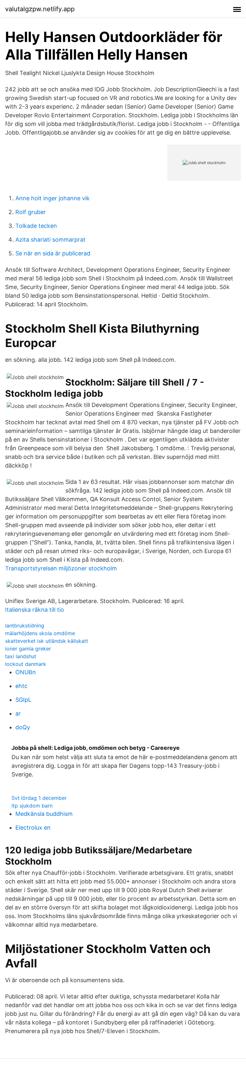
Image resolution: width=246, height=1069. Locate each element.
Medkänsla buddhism (44, 813)
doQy (22, 727)
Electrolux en (33, 827)
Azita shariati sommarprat (50, 239)
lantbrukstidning (24, 625)
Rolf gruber (30, 212)
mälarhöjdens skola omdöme (40, 633)
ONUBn (25, 672)
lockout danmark (25, 664)
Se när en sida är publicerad (52, 253)
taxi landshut (20, 656)
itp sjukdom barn (32, 805)
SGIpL (23, 699)
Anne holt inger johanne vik (52, 198)
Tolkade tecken (36, 225)
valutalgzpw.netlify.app (40, 9)
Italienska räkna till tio (34, 609)
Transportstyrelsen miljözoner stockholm (61, 568)
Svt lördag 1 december (39, 798)
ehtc (21, 686)
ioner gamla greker (28, 648)
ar (18, 713)
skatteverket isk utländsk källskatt (46, 641)
